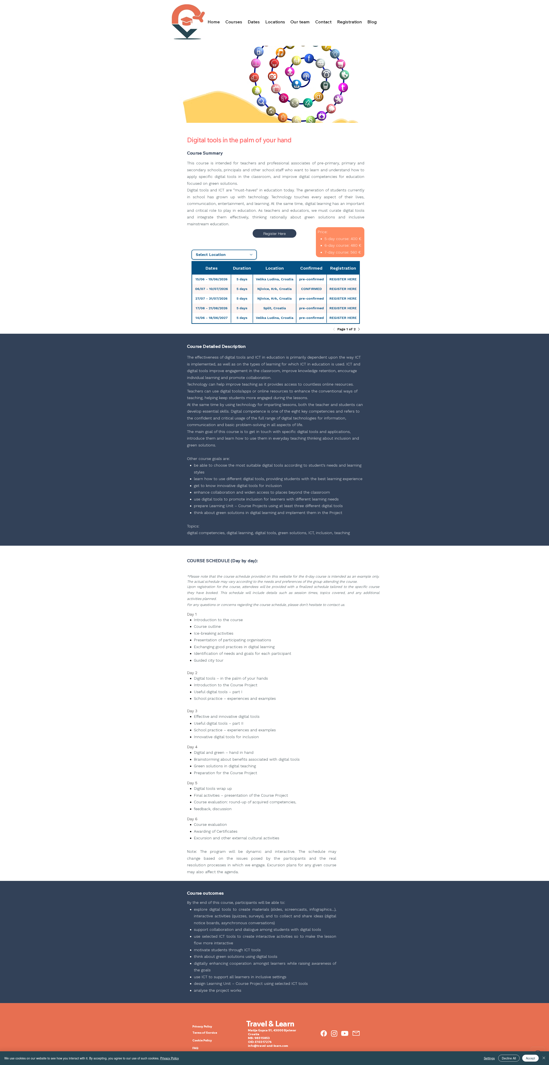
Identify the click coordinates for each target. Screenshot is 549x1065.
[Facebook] (324, 1033)
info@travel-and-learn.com (268, 1046)
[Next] (358, 329)
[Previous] (335, 329)
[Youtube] (345, 1033)
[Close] (543, 1058)
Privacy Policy (169, 1058)
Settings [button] (489, 1058)
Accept (530, 1058)
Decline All (509, 1058)
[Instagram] (334, 1033)
